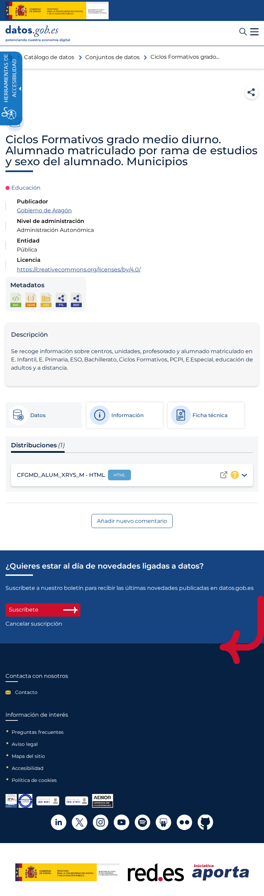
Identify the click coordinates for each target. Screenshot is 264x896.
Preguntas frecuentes (38, 732)
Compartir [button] (251, 92)
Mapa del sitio (28, 756)
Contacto (26, 692)
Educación (26, 187)
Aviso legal (25, 744)
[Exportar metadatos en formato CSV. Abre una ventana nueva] (46, 300)
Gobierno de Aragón (44, 210)
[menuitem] (37, 692)
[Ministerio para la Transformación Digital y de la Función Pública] (57, 11)
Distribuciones (38, 445)
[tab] (43, 415)
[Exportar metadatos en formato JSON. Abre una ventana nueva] (30, 300)
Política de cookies (34, 780)
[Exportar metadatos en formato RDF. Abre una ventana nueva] (76, 300)
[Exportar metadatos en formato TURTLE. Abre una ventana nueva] (61, 300)
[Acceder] (224, 475)
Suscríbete (23, 609)
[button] (254, 32)
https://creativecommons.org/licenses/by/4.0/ (79, 269)
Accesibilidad (27, 768)
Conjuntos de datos (112, 57)
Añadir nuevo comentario (132, 521)
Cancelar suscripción (34, 624)
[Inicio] (38, 33)
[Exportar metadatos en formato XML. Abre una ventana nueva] (15, 300)
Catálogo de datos (49, 57)
